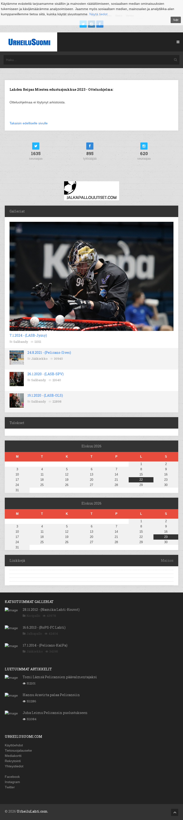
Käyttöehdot (14, 745)
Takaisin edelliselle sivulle (29, 123)
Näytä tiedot (98, 14)
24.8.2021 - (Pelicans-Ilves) (49, 352)
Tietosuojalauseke (18, 750)
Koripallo (33, 615)
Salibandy (20, 341)
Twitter (10, 787)
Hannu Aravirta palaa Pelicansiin (51, 695)
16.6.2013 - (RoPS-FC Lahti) (44, 627)
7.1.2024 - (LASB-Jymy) (28, 335)
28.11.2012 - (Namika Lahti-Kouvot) (51, 609)
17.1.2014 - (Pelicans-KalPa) (45, 645)
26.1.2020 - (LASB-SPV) (45, 374)
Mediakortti (13, 756)
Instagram (12, 782)
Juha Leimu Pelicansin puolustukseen (55, 712)
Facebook (12, 777)
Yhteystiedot (14, 766)
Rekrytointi (13, 761)
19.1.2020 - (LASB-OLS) (45, 395)
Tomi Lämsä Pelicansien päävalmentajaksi (60, 677)
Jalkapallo (34, 633)
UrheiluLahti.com (32, 811)
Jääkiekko (39, 358)
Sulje (175, 19)
